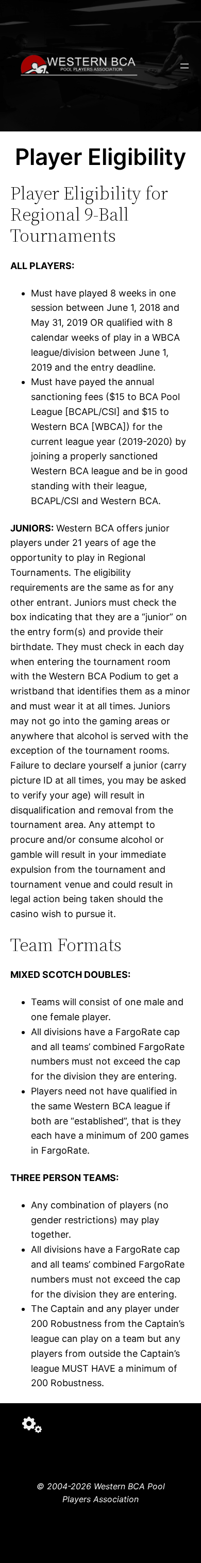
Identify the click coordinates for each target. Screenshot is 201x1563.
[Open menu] (184, 66)
